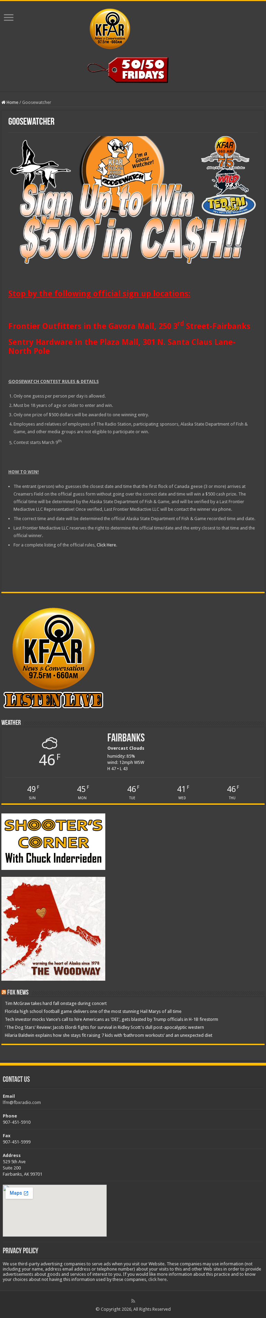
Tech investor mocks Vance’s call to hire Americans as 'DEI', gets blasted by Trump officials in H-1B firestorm (111, 1019)
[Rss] (133, 1301)
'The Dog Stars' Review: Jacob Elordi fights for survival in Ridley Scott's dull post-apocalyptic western (104, 1027)
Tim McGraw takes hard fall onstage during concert (56, 1003)
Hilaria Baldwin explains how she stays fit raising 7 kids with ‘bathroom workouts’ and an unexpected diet (108, 1035)
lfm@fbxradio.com (22, 1102)
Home (12, 102)
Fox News (17, 992)
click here (157, 1279)
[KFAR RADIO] (133, 27)
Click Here (106, 544)
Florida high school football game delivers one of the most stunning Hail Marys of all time (93, 1011)
